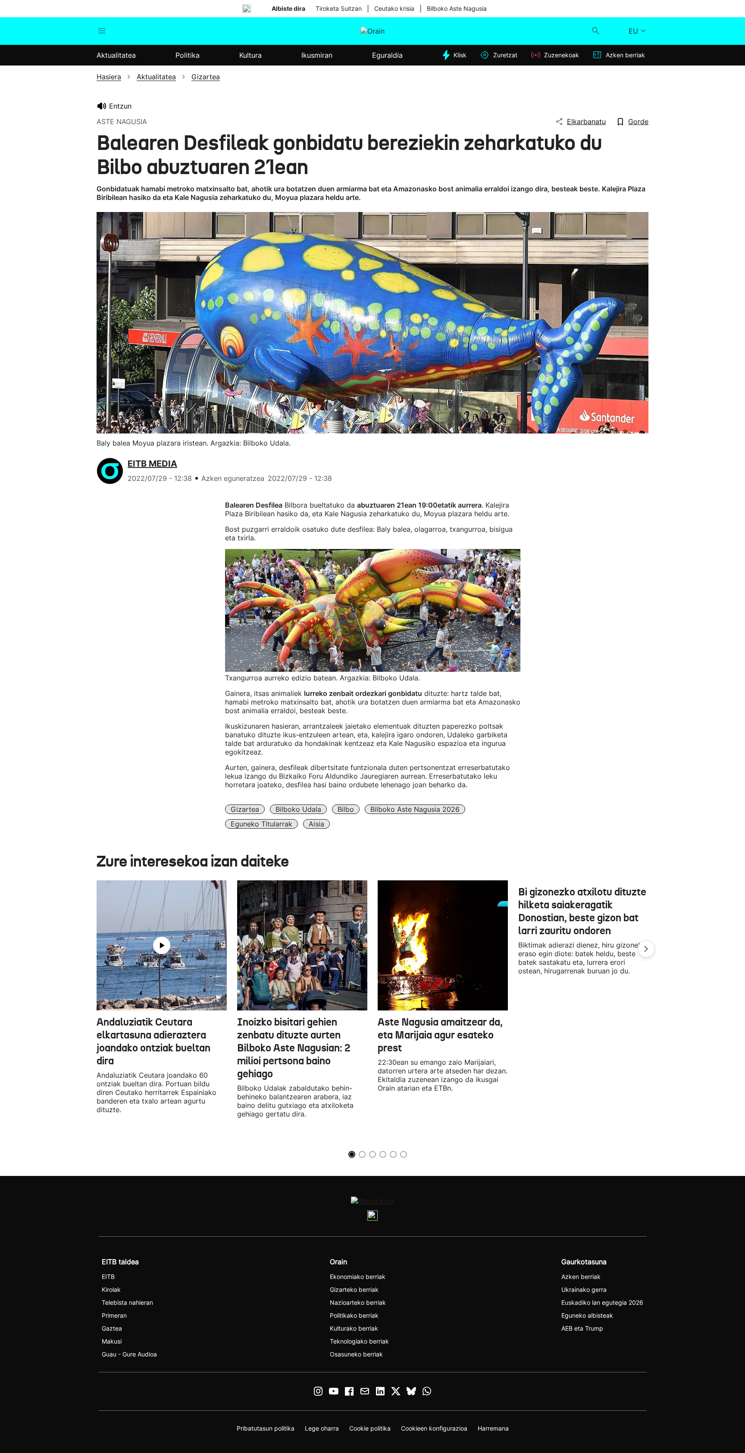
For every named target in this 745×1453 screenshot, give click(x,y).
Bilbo (346, 809)
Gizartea (245, 809)
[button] (646, 948)
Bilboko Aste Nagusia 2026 (415, 809)
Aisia (316, 824)
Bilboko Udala (298, 809)
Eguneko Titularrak (261, 824)
